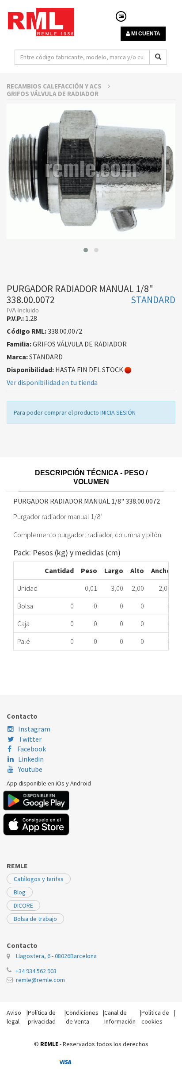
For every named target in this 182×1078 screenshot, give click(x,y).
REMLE (49, 1044)
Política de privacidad (42, 1017)
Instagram (34, 728)
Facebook (31, 748)
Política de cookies (155, 1017)
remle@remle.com (40, 980)
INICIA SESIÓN (118, 412)
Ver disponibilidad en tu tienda (52, 382)
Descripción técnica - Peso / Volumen (91, 477)
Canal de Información (120, 1017)
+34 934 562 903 (36, 971)
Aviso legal (14, 1017)
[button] (85, 250)
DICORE (23, 905)
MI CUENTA (145, 34)
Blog (20, 892)
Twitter (30, 739)
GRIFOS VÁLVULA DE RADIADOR (53, 93)
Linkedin (31, 759)
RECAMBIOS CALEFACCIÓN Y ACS (55, 86)
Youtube (30, 769)
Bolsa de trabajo (35, 919)
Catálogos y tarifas (39, 879)
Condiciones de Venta (82, 1017)
